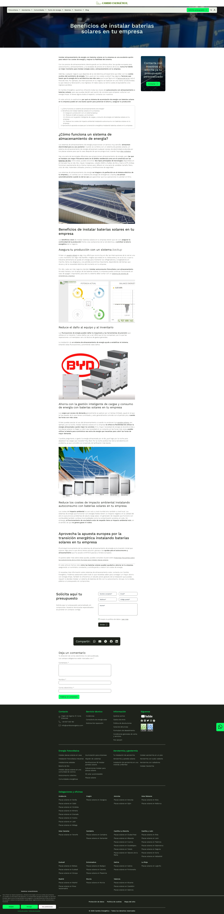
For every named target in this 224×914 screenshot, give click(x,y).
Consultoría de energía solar (96, 719)
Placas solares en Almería (68, 811)
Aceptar (11, 907)
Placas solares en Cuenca (123, 842)
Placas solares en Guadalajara (125, 845)
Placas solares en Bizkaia (68, 866)
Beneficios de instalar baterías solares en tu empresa (80, 111)
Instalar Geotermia (147, 766)
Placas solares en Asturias (123, 800)
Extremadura (91, 862)
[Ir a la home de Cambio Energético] (112, 3)
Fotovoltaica (13, 10)
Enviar (102, 624)
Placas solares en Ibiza (149, 800)
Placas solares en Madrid (68, 882)
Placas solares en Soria (150, 853)
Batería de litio (64, 766)
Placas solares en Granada (68, 814)
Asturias (117, 796)
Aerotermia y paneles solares (124, 759)
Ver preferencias (47, 907)
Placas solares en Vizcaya (68, 873)
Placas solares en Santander (97, 838)
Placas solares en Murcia (95, 882)
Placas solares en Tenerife (68, 835)
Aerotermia (26, 10)
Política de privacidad (34, 911)
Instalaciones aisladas (67, 762)
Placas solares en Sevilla (68, 800)
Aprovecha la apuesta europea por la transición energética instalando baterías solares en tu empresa (96, 125)
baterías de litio (65, 161)
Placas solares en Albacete (124, 838)
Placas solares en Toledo (123, 849)
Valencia (117, 879)
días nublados (125, 151)
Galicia (116, 862)
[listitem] (94, 641)
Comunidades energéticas (68, 779)
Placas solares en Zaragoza (96, 800)
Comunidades (39, 10)
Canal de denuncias (120, 727)
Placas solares (90, 778)
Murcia (88, 879)
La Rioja (144, 862)
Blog (87, 10)
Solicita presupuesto (196, 10)
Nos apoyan (117, 740)
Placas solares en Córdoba (69, 807)
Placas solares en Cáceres (96, 869)
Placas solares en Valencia (123, 890)
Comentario (64, 663)
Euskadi (62, 862)
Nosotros (78, 10)
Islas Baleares (146, 796)
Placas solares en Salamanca (152, 845)
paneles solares (123, 422)
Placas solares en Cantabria (96, 835)
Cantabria (90, 831)
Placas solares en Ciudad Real (125, 835)
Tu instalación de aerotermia (124, 755)
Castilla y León (147, 831)
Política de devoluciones (122, 723)
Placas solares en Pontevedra (125, 869)
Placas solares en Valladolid (151, 856)
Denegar (29, 907)
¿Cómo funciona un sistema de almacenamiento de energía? (82, 109)
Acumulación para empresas (96, 755)
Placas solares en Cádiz (67, 803)
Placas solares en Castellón (124, 886)
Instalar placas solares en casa (70, 755)
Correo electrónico (66, 688)
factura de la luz (123, 78)
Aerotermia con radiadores (150, 762)
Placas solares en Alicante (123, 882)
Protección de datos (96, 902)
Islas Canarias (64, 831)
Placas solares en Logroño (151, 866)
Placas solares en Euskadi (68, 869)
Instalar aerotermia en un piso (151, 755)
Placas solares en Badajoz (96, 866)
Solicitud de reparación (94, 723)
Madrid (61, 879)
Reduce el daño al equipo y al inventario (78, 115)
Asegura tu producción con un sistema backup (80, 113)
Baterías (68, 10)
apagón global (72, 255)
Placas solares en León (150, 838)
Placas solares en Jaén (67, 821)
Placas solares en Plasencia (96, 873)
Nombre (62, 679)
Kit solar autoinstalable (94, 774)
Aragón (89, 796)
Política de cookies (23, 911)
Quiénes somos (119, 716)
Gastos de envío (119, 719)
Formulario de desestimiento (124, 730)
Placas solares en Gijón (122, 803)
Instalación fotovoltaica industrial (71, 759)
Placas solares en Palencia (151, 842)
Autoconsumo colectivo (67, 775)
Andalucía (62, 796)
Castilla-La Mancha (121, 831)
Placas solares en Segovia (151, 849)
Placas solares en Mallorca (151, 803)
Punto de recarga (54, 10)
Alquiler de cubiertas (93, 759)
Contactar (152, 84)
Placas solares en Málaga (68, 825)
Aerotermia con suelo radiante (151, 759)
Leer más (125, 619)
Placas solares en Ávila (149, 835)
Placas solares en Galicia (123, 866)
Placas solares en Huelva (68, 818)
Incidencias (90, 716)
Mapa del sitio (129, 902)
